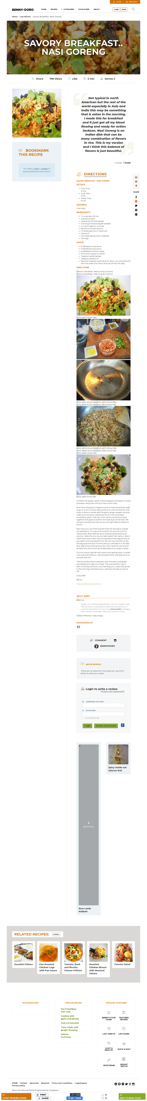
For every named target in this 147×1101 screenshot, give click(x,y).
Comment (101, 640)
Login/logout (81, 1083)
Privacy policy (18, 1086)
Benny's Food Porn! (109, 1019)
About (97, 9)
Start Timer (74, 1098)
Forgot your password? (113, 691)
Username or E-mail (95, 702)
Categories (68, 9)
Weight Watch (124, 1065)
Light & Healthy (109, 1049)
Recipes (54, 9)
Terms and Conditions (62, 1083)
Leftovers (124, 1034)
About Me (34, 1083)
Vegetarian (109, 1065)
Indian (56, 934)
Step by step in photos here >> (90, 584)
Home (15, 17)
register (44, 169)
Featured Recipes (124, 1019)
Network (45, 1083)
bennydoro (107, 646)
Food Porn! (84, 9)
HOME (43, 9)
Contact (23, 1083)
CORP (116, 10)
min (78, 1095)
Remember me (92, 718)
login (36, 169)
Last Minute (25, 17)
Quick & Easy (124, 1049)
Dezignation (54, 1090)
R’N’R (124, 10)
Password (91, 710)
